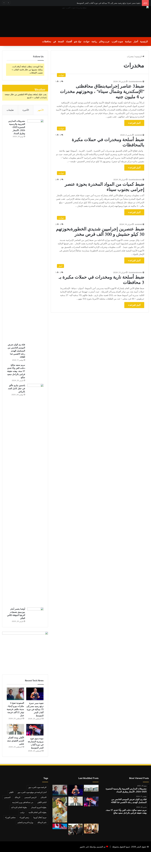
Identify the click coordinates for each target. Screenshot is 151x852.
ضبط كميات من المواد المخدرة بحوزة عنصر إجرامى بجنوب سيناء (104, 186)
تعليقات (10, 110)
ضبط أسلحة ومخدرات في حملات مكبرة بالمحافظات (108, 142)
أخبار (136, 41)
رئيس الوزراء (24, 817)
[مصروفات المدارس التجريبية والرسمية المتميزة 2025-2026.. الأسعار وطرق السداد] (35, 230)
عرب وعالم (104, 41)
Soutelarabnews (135, 81)
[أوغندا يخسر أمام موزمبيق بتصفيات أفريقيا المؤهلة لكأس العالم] (35, 612)
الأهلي (11, 792)
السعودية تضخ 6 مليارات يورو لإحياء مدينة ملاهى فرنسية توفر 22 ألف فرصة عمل (15, 709)
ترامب (22, 812)
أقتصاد (69, 41)
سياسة (128, 41)
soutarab (138, 135)
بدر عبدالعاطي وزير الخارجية (22, 802)
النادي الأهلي (41, 802)
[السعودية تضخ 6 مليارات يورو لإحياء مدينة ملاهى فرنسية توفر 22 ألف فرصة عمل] (15, 693)
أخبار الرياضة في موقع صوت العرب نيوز (32, 792)
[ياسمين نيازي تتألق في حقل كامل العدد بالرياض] (35, 494)
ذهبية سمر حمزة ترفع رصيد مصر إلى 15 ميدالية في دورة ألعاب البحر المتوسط (108, 3)
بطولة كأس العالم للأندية (37, 812)
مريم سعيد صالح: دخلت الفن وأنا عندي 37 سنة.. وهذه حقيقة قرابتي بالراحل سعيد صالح (16, 371)
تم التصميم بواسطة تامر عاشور (93, 847)
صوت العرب (117, 41)
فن (54, 41)
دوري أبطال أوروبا (39, 817)
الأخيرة (26, 110)
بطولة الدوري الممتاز (38, 807)
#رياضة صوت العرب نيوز (37, 787)
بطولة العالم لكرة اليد (19, 807)
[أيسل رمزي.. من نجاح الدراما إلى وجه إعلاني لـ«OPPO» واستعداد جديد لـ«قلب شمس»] (59, 809)
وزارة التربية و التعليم (25, 822)
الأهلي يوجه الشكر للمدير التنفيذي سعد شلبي (15, 740)
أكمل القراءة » (134, 123)
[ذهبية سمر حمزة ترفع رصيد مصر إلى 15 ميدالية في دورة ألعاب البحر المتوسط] (35, 693)
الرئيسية (144, 41)
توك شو (77, 41)
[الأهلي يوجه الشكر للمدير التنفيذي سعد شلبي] (15, 729)
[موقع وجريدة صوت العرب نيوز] (75, 21)
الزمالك (17, 797)
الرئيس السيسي (30, 797)
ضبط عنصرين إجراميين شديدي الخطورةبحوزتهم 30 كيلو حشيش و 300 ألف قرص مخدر (100, 231)
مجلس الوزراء (10, 817)
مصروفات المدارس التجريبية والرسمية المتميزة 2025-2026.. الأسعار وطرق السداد (16, 127)
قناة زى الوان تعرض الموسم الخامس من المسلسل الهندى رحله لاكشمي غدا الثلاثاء (16, 350)
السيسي (7, 797)
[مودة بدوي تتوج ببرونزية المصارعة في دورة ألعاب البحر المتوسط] (35, 729)
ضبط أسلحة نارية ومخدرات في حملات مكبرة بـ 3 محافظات (101, 279)
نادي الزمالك (41, 822)
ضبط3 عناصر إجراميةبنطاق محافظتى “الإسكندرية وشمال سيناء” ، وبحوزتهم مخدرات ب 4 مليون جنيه (102, 91)
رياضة (94, 41)
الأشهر (41, 110)
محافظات (46, 41)
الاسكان (43, 797)
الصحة (61, 41)
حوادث (86, 41)
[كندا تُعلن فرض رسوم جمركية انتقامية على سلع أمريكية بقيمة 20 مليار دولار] (59, 826)
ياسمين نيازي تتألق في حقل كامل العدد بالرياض (16, 388)
